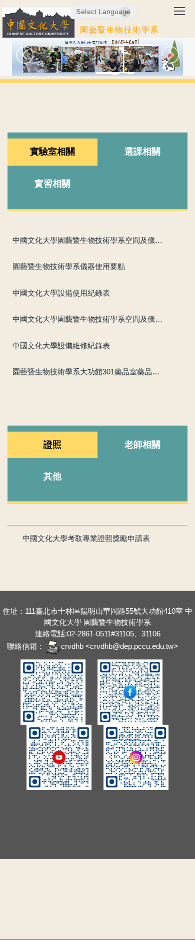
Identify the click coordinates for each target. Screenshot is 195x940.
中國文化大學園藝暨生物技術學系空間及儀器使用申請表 (89, 240)
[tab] (53, 152)
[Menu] (180, 15)
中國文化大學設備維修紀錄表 (61, 345)
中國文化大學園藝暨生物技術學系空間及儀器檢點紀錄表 (89, 319)
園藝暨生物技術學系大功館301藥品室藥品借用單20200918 (89, 371)
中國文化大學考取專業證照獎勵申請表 (86, 538)
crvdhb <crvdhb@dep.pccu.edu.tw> (119, 646)
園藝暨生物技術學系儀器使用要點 (68, 266)
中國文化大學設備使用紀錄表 (61, 293)
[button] (25, 55)
